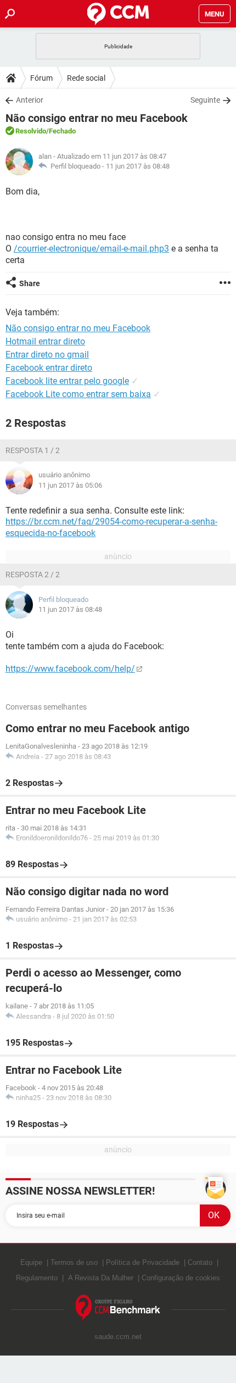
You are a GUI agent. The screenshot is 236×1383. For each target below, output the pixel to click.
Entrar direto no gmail (47, 354)
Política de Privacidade (142, 1262)
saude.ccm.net (118, 1336)
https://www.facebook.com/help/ (70, 668)
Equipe (31, 1262)
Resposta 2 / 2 (32, 574)
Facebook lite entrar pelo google (67, 381)
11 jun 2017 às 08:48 (138, 166)
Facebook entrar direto (48, 368)
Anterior (29, 100)
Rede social (86, 78)
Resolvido (30, 131)
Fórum (41, 78)
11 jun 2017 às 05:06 (70, 485)
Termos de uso (74, 1262)
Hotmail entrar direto (45, 341)
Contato (200, 1262)
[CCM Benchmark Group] (118, 1308)
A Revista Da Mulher (100, 1278)
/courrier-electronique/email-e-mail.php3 (91, 248)
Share (29, 283)
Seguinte (205, 100)
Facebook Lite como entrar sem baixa (78, 394)
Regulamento (37, 1278)
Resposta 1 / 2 (32, 450)
